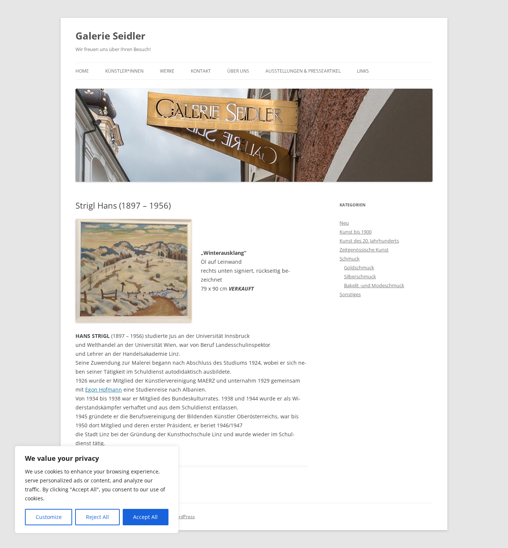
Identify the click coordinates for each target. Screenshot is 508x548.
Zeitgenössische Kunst (364, 249)
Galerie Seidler (110, 35)
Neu (344, 222)
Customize (49, 516)
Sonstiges (350, 294)
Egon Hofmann (103, 389)
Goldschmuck (359, 267)
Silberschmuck (360, 276)
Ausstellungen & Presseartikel (303, 71)
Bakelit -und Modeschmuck (374, 285)
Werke (167, 71)
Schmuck (350, 258)
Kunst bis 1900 (356, 231)
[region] (97, 489)
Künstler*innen (124, 71)
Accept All (145, 516)
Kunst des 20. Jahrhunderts (369, 240)
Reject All (97, 516)
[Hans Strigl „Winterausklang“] (133, 270)
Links (363, 71)
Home (82, 71)
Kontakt (201, 71)
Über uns (238, 71)
